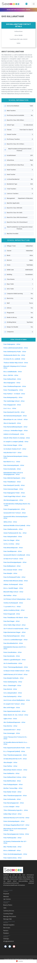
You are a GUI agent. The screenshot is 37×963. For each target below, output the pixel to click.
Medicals (6, 897)
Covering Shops (8, 914)
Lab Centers (7, 899)
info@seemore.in (8, 941)
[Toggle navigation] (33, 4)
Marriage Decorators (9, 917)
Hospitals (6, 894)
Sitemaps (6, 939)
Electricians (6, 928)
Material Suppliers (8, 925)
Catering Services (8, 911)
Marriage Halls (7, 919)
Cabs (4, 908)
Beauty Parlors (7, 905)
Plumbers (6, 933)
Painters (5, 931)
